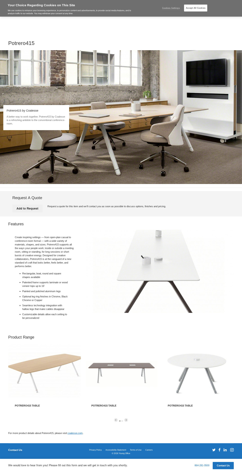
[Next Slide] (126, 420)
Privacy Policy (95, 450)
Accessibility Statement (116, 450)
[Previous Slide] (116, 420)
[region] (121, 8)
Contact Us (15, 450)
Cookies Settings (171, 8)
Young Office (124, 453)
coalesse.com (75, 433)
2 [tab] (122, 421)
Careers (149, 450)
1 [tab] (120, 421)
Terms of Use (136, 450)
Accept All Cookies (195, 8)
